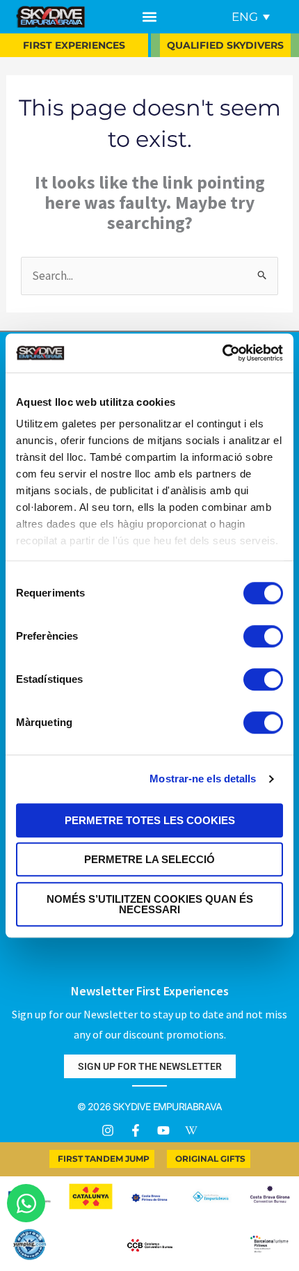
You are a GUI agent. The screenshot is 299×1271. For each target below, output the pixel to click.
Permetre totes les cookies (150, 820)
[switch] (263, 636)
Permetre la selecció (149, 859)
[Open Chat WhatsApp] (26, 1203)
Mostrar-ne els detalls (203, 778)
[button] (149, 17)
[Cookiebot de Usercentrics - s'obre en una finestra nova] (222, 353)
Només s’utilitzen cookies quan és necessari (150, 904)
